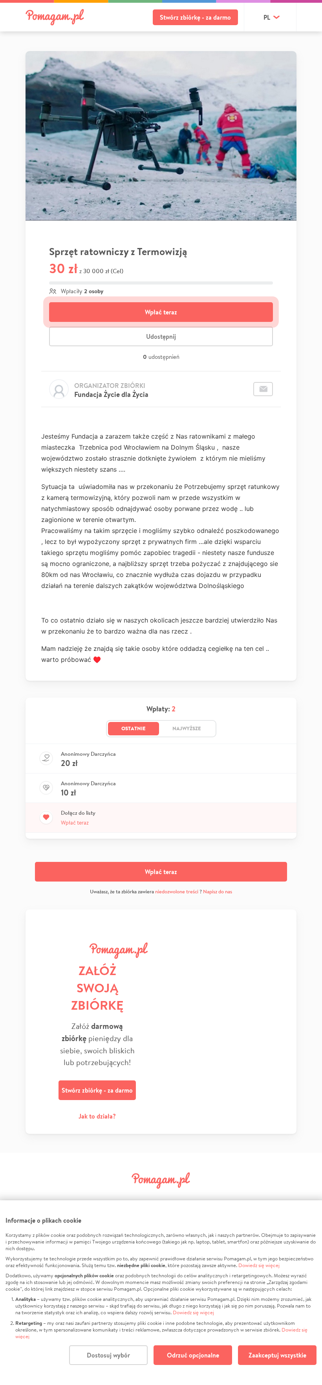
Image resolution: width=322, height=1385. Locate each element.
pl (266, 17)
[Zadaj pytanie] (263, 389)
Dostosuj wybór (108, 1355)
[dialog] (161, 1292)
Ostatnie (133, 728)
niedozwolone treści (176, 891)
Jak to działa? (97, 1116)
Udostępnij (161, 336)
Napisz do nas (217, 891)
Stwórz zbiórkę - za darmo (195, 17)
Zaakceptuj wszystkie (277, 1355)
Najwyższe (186, 728)
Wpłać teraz (161, 312)
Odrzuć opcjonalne (193, 1355)
